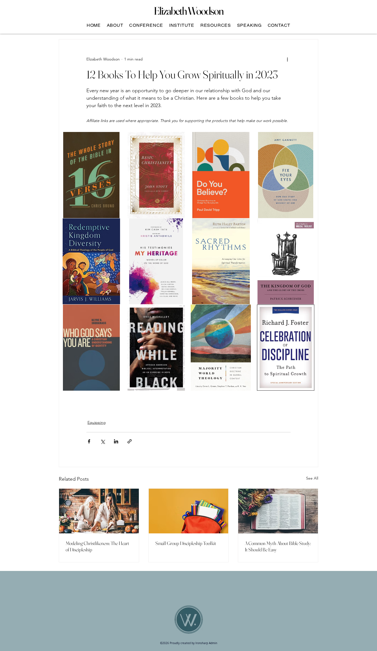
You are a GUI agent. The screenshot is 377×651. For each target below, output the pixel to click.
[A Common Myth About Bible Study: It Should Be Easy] (278, 511)
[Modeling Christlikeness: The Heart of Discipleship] (99, 511)
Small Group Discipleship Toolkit (185, 543)
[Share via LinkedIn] (116, 441)
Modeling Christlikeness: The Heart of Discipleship (97, 546)
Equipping (96, 422)
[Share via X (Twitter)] (102, 441)
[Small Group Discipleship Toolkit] (189, 511)
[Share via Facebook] (89, 441)
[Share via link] (129, 441)
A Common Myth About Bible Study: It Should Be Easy (278, 546)
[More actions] (287, 59)
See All (312, 478)
